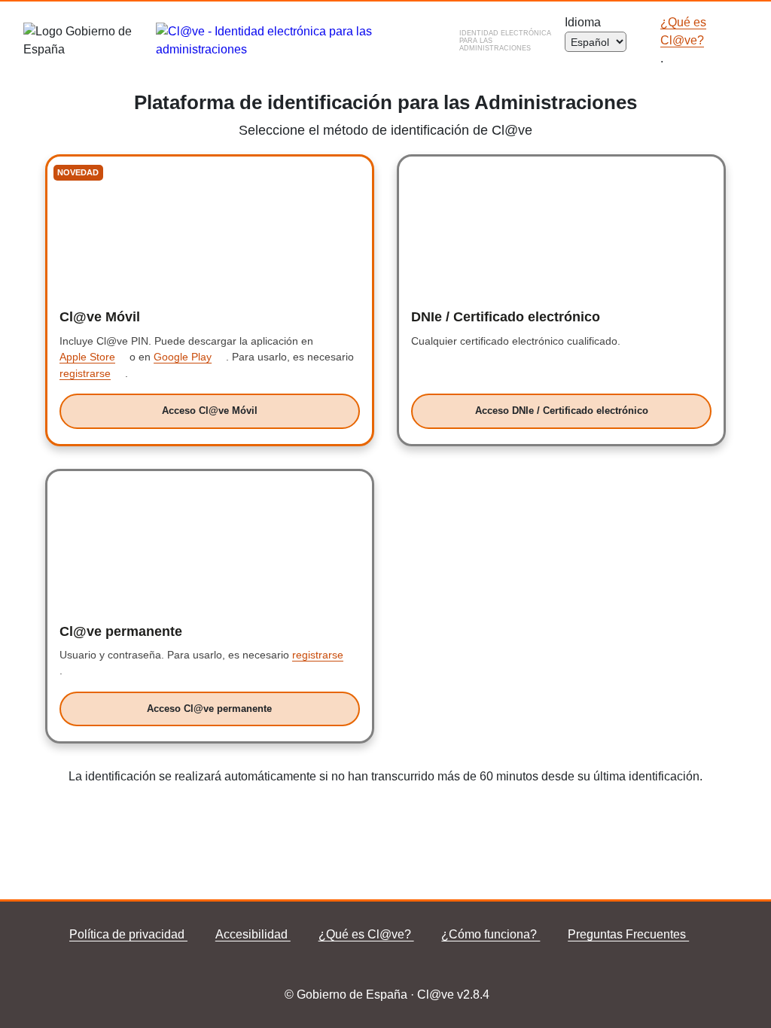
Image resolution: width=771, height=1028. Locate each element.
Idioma (586, 22)
